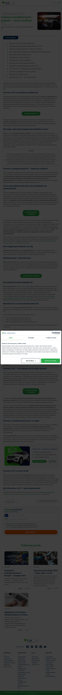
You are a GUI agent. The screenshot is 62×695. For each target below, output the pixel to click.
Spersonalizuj (30, 360)
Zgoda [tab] (11, 337)
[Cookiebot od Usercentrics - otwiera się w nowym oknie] (53, 333)
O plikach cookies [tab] (51, 337)
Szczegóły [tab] (31, 337)
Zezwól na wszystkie (50, 360)
